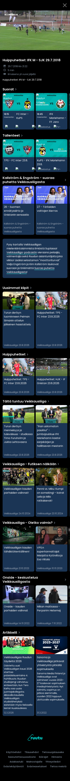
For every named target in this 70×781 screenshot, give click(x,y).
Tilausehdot (32, 752)
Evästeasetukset (37, 766)
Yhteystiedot (53, 761)
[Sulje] (65, 5)
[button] (35, 30)
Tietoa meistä (58, 766)
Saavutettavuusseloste (22, 757)
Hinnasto (56, 757)
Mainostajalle (34, 761)
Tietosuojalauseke (53, 752)
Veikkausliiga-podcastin (22, 252)
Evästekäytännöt (14, 766)
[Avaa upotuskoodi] (65, 13)
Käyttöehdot (13, 752)
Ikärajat (43, 757)
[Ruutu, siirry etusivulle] (35, 738)
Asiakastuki (16, 761)
